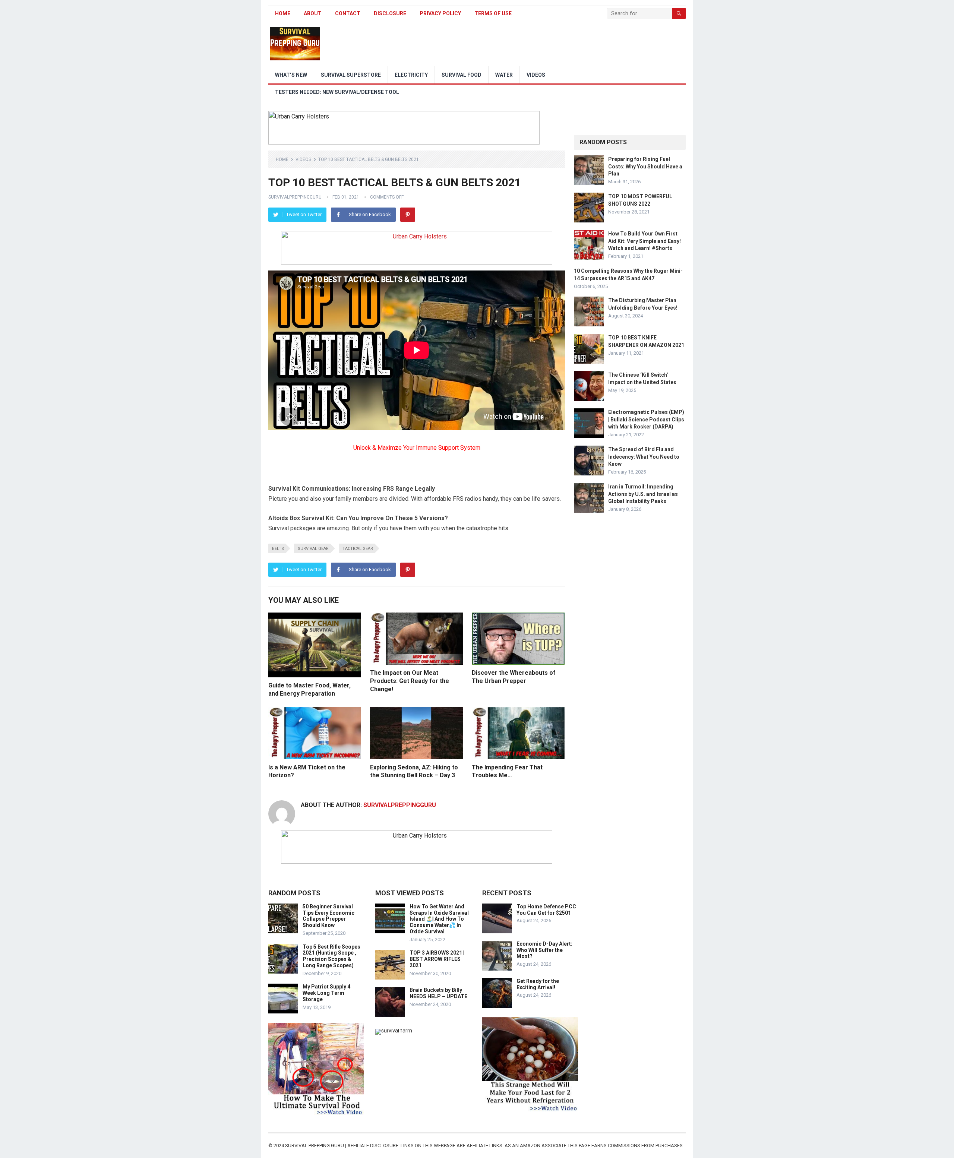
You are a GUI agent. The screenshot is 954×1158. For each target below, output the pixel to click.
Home (282, 13)
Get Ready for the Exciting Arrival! (538, 984)
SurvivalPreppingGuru (295, 197)
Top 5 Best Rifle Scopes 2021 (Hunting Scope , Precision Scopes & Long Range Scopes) (331, 956)
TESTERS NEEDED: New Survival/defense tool (337, 92)
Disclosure (390, 13)
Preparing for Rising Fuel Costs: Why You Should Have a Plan (645, 166)
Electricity (411, 75)
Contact (347, 13)
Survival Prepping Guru (315, 1145)
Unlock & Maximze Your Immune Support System (416, 447)
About (313, 13)
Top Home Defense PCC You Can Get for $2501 (546, 910)
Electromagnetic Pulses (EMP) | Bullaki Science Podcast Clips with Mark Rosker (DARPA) (646, 419)
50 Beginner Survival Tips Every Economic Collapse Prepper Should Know (328, 916)
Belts (278, 548)
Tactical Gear (357, 548)
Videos (536, 75)
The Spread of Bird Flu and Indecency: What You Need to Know (643, 456)
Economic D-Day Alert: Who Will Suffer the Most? (544, 950)
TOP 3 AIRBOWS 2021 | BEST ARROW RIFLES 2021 (437, 959)
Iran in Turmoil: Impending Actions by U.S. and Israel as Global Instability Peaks (643, 494)
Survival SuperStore (351, 75)
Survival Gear (313, 548)
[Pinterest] (407, 215)
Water (504, 75)
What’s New (291, 75)
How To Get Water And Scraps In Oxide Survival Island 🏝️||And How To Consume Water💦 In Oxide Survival (439, 919)
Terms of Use (493, 13)
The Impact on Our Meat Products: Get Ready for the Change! (409, 680)
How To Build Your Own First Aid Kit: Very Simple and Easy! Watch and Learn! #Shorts (644, 241)
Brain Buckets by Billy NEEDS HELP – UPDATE (438, 993)
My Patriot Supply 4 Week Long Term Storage (326, 993)
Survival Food (461, 75)
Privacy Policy (440, 13)
